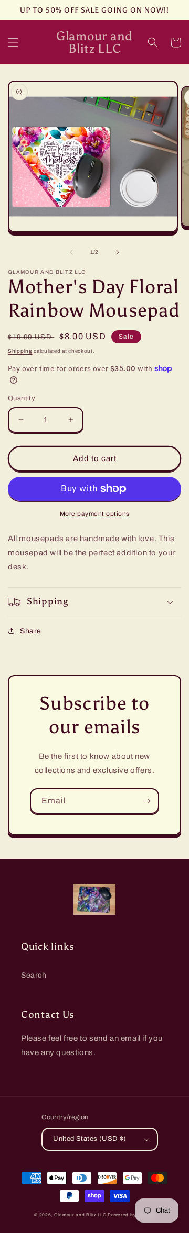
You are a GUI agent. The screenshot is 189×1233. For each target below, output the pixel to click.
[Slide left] (71, 252)
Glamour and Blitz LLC (80, 1215)
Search (34, 975)
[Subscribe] (146, 801)
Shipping (20, 351)
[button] (13, 42)
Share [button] (30, 631)
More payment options (95, 514)
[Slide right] (117, 252)
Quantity (21, 398)
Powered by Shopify (131, 1215)
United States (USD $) (89, 1138)
